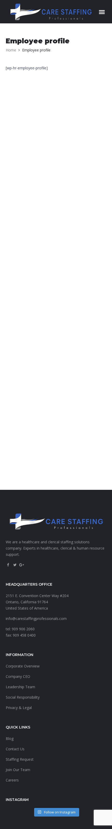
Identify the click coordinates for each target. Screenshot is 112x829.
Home (11, 50)
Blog (10, 738)
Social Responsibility (23, 697)
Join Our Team (18, 769)
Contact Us (15, 748)
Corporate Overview (23, 666)
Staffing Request (20, 759)
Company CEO (18, 676)
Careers (12, 780)
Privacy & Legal (19, 707)
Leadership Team (20, 686)
